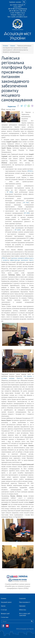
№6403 (17, 230)
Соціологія (22, 598)
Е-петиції (4, 610)
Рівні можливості (24, 602)
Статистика (4, 617)
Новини (12, 46)
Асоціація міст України (17, 35)
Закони (3, 606)
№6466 (9, 192)
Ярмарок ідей (5, 613)
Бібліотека (22, 610)
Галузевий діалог (6, 602)
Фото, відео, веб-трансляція (25, 614)
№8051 (30, 171)
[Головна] (17, 24)
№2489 (26, 213)
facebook (12, 2)
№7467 (25, 202)
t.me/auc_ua (20, 15)
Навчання (22, 606)
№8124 (4, 258)
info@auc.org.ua (20, 13)
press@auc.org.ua (21, 17)
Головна (5, 46)
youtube (18, 2)
